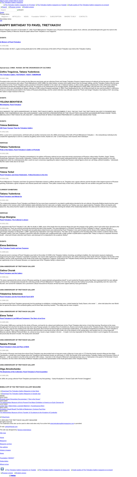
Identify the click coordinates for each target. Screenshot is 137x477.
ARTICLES (16, 16)
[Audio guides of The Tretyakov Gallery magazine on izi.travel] (88, 5)
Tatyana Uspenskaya (24, 430)
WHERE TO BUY (70, 16)
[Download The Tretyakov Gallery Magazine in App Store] (20, 391)
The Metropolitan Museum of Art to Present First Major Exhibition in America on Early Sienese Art (32, 402)
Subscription (4, 461)
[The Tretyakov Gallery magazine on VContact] (19, 5)
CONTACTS (83, 16)
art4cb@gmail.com (11, 426)
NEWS (26, 16)
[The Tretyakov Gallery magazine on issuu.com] (53, 470)
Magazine (4, 16)
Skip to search (18, 1)
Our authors (4, 447)
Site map (3, 433)
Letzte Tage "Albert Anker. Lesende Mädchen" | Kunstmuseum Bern (22, 406)
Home (2, 437)
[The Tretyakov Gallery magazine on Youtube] (51, 5)
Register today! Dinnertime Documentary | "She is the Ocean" (20, 399)
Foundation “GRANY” (39, 16)
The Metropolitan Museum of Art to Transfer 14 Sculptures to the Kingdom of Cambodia (28, 412)
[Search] (4, 7)
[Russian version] (14, 7)
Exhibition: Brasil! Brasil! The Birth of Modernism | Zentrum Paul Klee (22, 409)
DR (1, 20)
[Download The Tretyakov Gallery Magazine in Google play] (20, 393)
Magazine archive (6, 444)
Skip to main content (6, 1)
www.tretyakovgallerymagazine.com (62, 423)
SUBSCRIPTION (55, 16)
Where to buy (4, 464)
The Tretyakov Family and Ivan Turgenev (14, 248)
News (2, 453)
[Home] (11, 2)
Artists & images (5, 450)
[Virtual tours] (4, 417)
